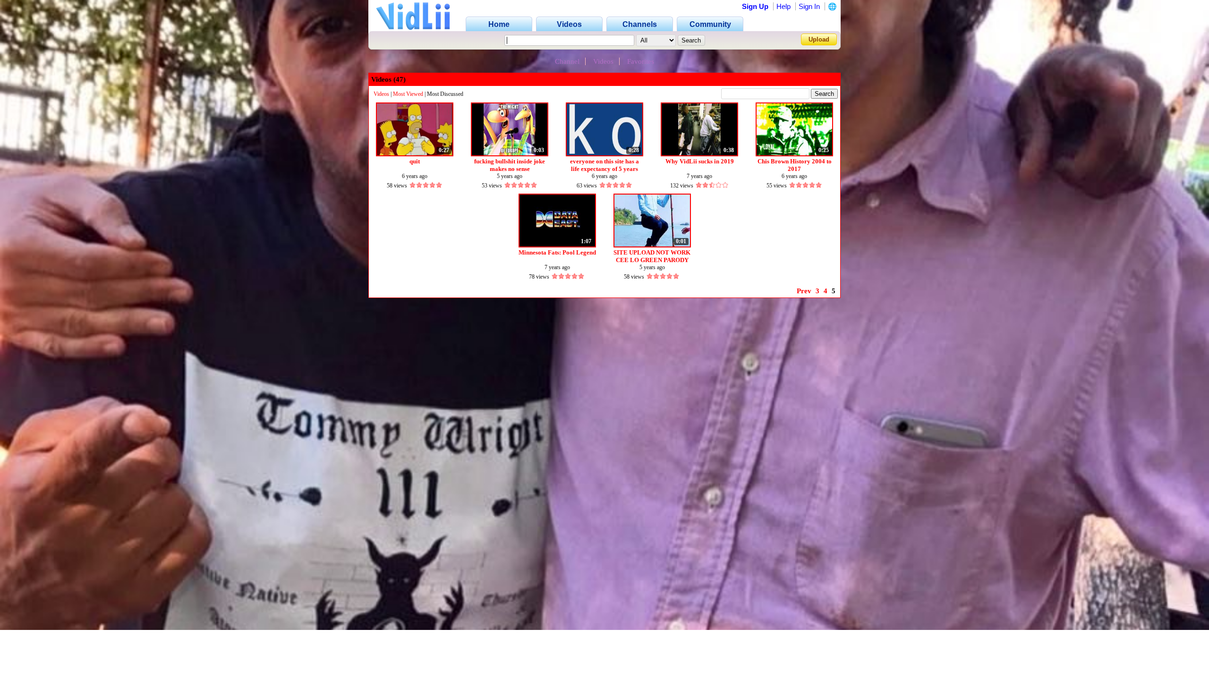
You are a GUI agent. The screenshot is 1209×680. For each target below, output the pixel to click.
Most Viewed (408, 94)
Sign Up (755, 6)
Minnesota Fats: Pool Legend (557, 252)
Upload (819, 39)
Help (783, 6)
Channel (567, 61)
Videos (603, 61)
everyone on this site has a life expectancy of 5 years (604, 165)
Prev (804, 291)
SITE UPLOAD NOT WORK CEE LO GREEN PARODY (651, 256)
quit (414, 161)
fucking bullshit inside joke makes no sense (509, 165)
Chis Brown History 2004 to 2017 (795, 165)
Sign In (809, 6)
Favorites (640, 61)
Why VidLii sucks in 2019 (699, 161)
